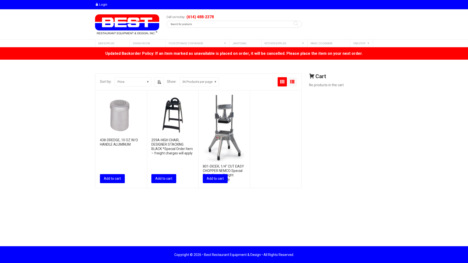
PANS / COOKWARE (321, 43)
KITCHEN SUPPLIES (275, 43)
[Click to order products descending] (159, 81)
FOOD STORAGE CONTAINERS (186, 43)
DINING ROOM (141, 43)
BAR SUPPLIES (106, 43)
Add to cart (112, 178)
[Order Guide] (127, 24)
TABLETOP (359, 43)
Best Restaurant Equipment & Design (232, 255)
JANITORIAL (240, 43)
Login (103, 4)
